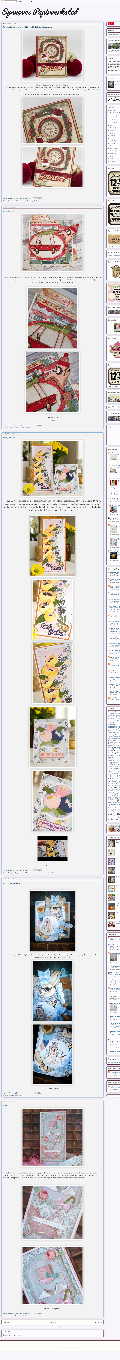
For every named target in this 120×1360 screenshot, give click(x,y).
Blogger (78, 1347)
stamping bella (114, 1048)
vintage (111, 814)
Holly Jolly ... (8, 210)
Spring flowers (9, 437)
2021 (111, 128)
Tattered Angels (111, 807)
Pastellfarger (112, 783)
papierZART (114, 525)
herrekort (112, 755)
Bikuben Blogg (115, 538)
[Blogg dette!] (35, 198)
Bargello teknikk (111, 716)
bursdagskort (29, 873)
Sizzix (22, 427)
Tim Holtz (27, 427)
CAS (114, 730)
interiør (110, 759)
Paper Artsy (111, 780)
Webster (110, 816)
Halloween (111, 754)
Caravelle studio (112, 729)
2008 (111, 161)
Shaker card (111, 795)
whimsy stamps (112, 818)
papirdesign (24, 201)
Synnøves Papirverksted (39, 11)
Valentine (116, 812)
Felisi (111, 1086)
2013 (111, 148)
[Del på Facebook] (39, 198)
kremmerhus (113, 768)
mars (113, 122)
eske (116, 749)
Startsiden (53, 1322)
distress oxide (114, 742)
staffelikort (111, 802)
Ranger (113, 789)
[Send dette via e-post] (34, 198)
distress (35, 873)
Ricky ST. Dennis (112, 790)
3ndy (113, 712)
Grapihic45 (116, 752)
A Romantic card (10, 1105)
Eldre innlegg (98, 1322)
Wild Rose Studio (113, 819)
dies (111, 740)
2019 (111, 133)
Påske (53, 873)
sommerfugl (112, 801)
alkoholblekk (113, 713)
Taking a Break (114, 658)
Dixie (111, 743)
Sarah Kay (111, 792)
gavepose (111, 750)
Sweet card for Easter (12, 882)
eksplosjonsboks (112, 745)
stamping (113, 804)
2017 (111, 138)
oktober (114, 119)
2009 (111, 158)
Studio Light (115, 806)
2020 (111, 130)
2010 (111, 156)
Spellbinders (35, 201)
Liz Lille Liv (113, 1073)
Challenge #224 (114, 686)
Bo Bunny (116, 723)
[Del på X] (37, 198)
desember (115, 112)
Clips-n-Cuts (114, 491)
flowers (39, 873)
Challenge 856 (114, 574)
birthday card (22, 873)
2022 (111, 125)
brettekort (111, 725)
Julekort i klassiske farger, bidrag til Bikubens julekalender (27, 26)
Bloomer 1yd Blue (115, 1034)
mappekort (110, 771)
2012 (111, 151)
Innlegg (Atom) (56, 1327)
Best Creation (111, 718)
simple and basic (113, 797)
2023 (111, 110)
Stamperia (21, 1316)
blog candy (111, 720)
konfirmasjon (112, 766)
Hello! (117, 885)
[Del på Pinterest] (41, 198)
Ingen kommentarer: (25, 198)
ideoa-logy (116, 757)
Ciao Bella (116, 732)
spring (57, 873)
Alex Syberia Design (13, 873)
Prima (49, 873)
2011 (111, 153)
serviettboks (111, 794)
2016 (111, 141)
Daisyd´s (110, 738)
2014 (111, 146)
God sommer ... (114, 616)
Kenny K (110, 764)
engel (111, 747)
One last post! (114, 672)
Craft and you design (13, 1095)
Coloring (110, 734)
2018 (111, 135)
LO (114, 770)
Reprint (29, 201)
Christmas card (12, 201)
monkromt (114, 775)
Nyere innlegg (7, 1322)
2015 (111, 143)
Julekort (18, 201)
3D (109, 712)
